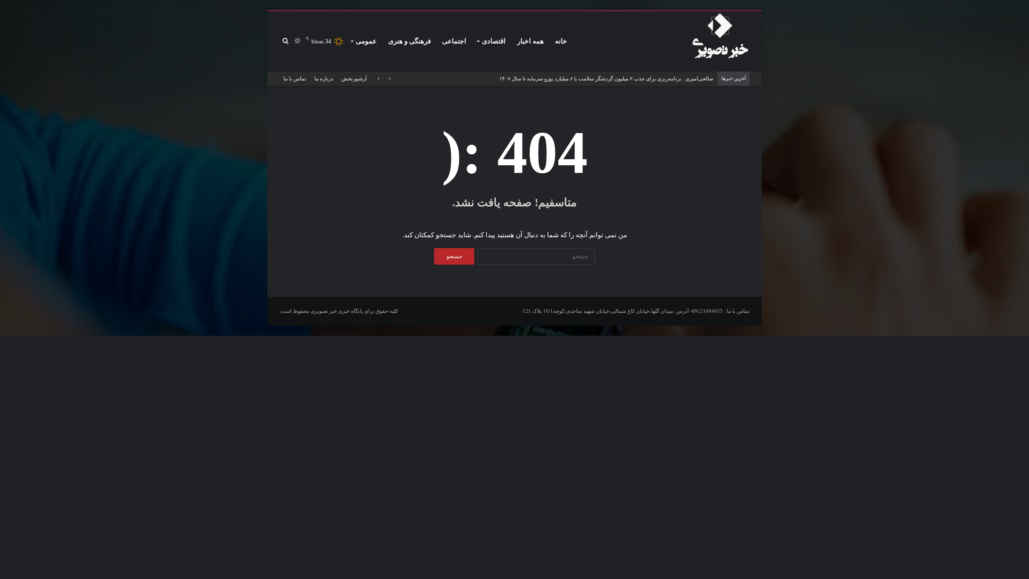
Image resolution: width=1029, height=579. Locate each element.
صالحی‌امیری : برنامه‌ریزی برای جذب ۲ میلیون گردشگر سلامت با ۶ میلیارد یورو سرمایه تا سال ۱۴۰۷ (606, 79)
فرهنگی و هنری (409, 41)
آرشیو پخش (354, 79)
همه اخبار (530, 41)
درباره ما (323, 79)
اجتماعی (454, 41)
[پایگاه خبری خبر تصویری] (720, 37)
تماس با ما (294, 79)
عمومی (366, 41)
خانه (561, 41)
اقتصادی (494, 41)
